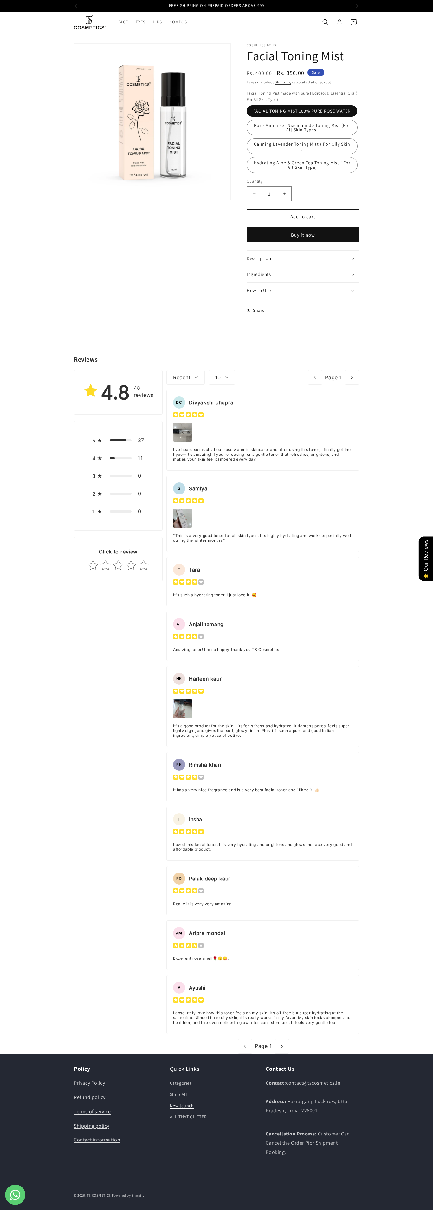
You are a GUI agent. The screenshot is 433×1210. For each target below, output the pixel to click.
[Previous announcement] (76, 6)
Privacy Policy (89, 1083)
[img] (188, 415)
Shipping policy (91, 1125)
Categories (181, 1083)
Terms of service (92, 1111)
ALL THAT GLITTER (188, 1117)
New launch (182, 1106)
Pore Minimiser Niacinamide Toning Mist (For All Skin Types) (302, 127)
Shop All (178, 1094)
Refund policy (90, 1097)
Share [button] (259, 310)
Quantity (254, 181)
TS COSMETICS (99, 1195)
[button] (326, 22)
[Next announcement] (357, 6)
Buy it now (303, 235)
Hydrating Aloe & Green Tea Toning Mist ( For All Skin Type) (302, 165)
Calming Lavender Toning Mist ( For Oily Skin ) (302, 146)
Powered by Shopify (128, 1195)
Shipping (283, 82)
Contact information (97, 1139)
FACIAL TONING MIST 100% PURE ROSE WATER (302, 111)
